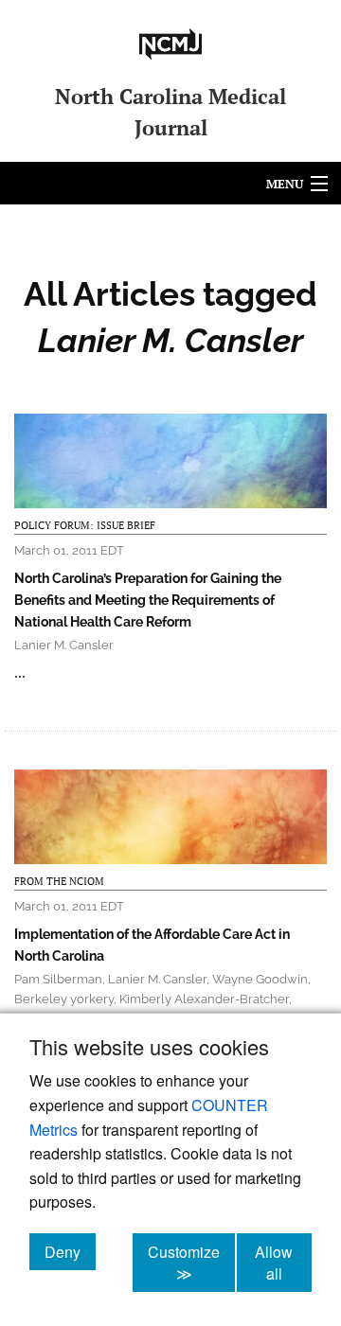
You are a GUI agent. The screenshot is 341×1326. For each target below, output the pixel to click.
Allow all (283, 1262)
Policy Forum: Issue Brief (84, 525)
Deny (70, 1251)
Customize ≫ (191, 1262)
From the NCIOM (59, 881)
